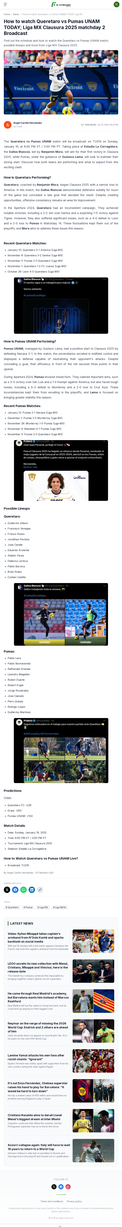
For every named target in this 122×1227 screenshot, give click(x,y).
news (16, 14)
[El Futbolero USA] (61, 4)
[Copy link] (40, 890)
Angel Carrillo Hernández (27, 122)
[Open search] (116, 4)
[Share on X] (7, 890)
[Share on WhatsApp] (23, 890)
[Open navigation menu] (5, 4)
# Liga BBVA (59, 907)
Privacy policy (74, 1201)
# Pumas (28, 907)
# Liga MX (43, 907)
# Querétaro (12, 907)
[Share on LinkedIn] (32, 890)
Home (7, 14)
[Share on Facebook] (15, 890)
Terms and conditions (52, 1201)
